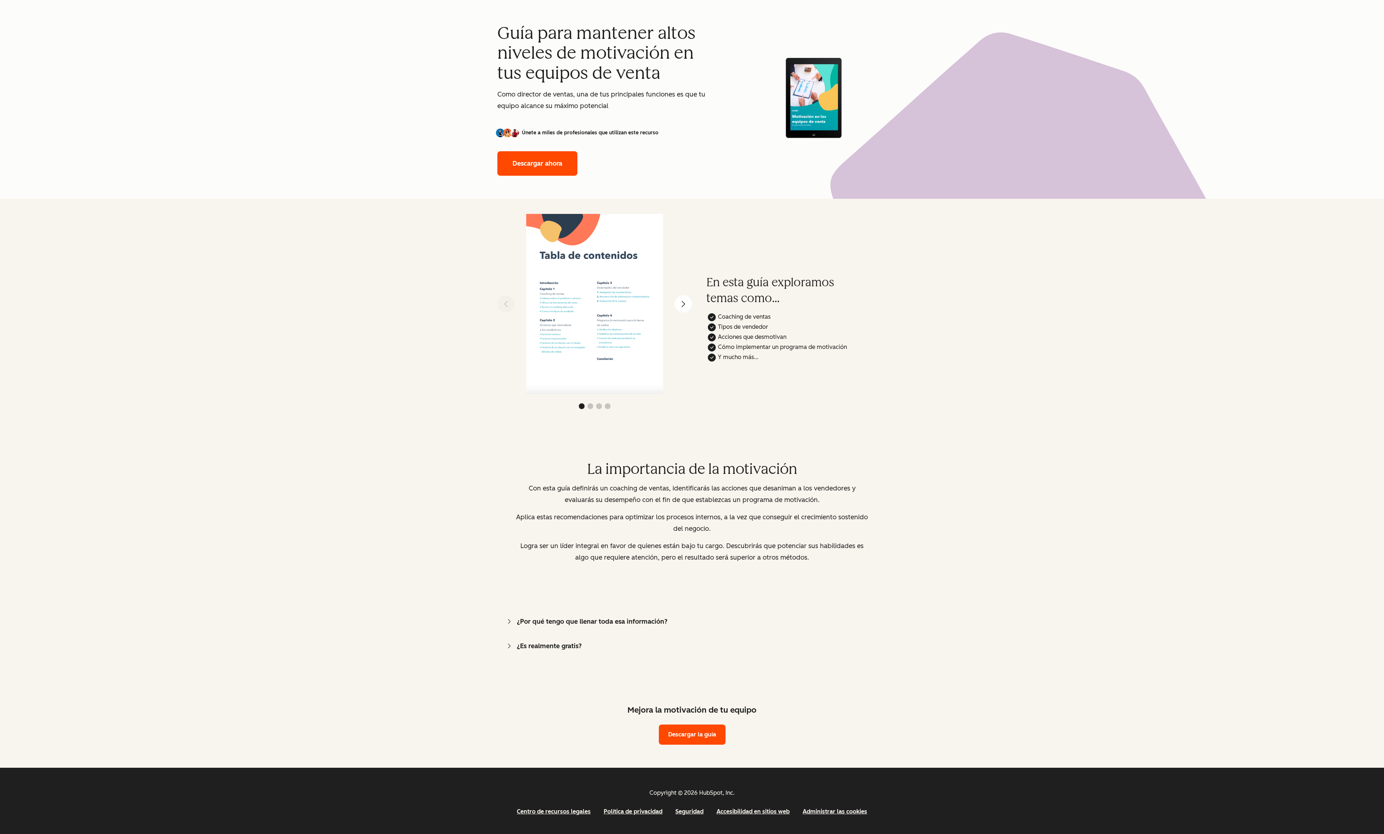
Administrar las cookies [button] (835, 811)
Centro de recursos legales (554, 811)
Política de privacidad (633, 811)
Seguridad (689, 811)
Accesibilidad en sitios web (753, 811)
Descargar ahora (537, 163)
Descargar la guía (692, 734)
